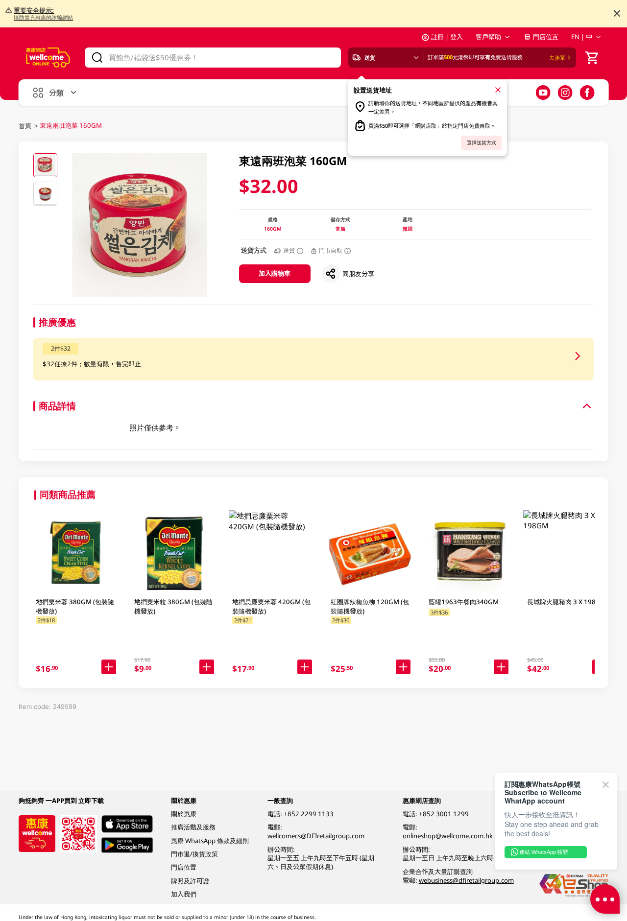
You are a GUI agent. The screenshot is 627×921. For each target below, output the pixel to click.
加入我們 (183, 894)
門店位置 (545, 36)
